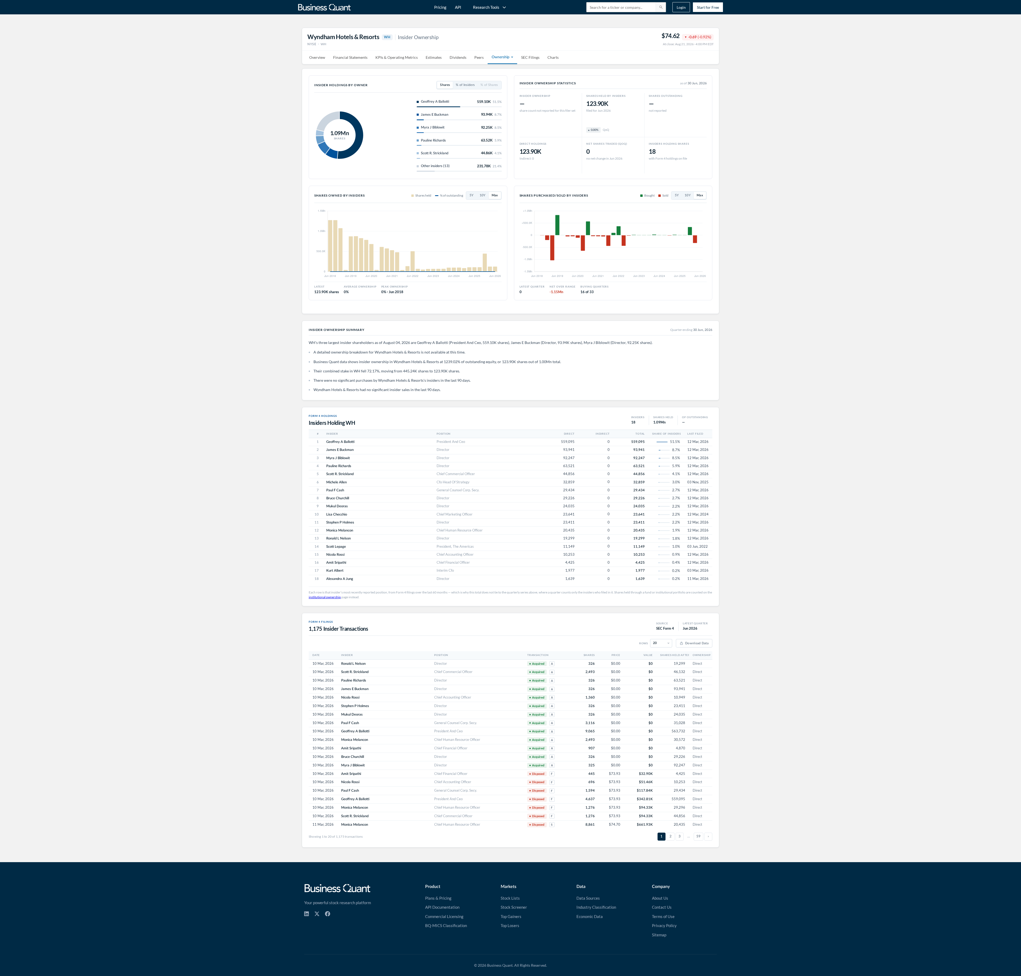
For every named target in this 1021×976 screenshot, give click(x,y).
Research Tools (486, 7)
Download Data (697, 643)
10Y (483, 195)
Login (681, 7)
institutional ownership (325, 597)
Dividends (458, 57)
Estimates (434, 57)
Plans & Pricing (438, 898)
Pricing (440, 7)
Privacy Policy (664, 925)
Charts (553, 57)
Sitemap (659, 934)
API (458, 7)
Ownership (500, 57)
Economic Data (589, 916)
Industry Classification (596, 907)
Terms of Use (663, 916)
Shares (445, 85)
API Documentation (442, 907)
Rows (643, 643)
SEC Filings (530, 57)
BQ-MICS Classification (446, 925)
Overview (317, 57)
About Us (660, 898)
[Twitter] (317, 913)
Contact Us (662, 907)
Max (495, 195)
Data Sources (588, 898)
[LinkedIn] (306, 913)
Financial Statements (350, 57)
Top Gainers (511, 916)
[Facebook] (327, 913)
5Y (472, 195)
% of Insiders (465, 85)
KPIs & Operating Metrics (396, 57)
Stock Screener (514, 907)
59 (698, 836)
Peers (479, 57)
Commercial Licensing (444, 916)
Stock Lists (510, 898)
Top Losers (510, 925)
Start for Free (708, 7)
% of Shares (489, 85)
